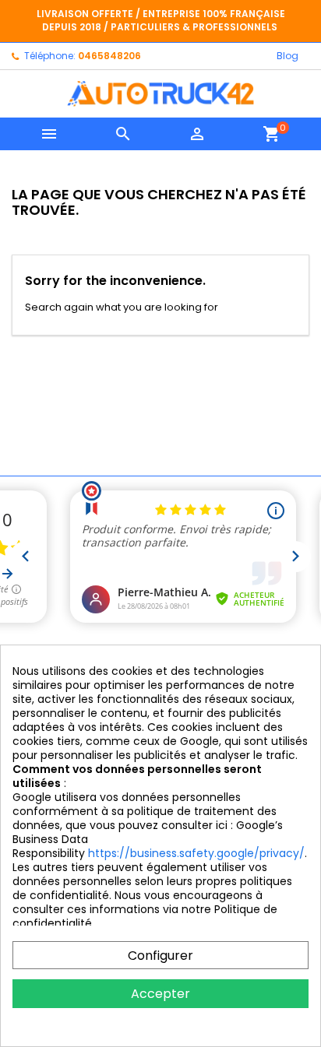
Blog (287, 55)
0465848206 (109, 55)
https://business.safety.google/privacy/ (196, 853)
